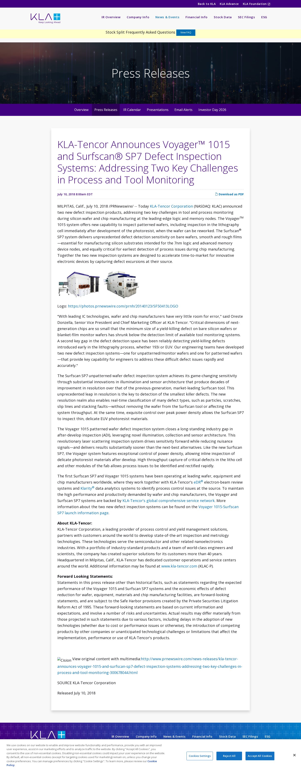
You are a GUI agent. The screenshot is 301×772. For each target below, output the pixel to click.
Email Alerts (183, 109)
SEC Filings (246, 17)
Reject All (229, 756)
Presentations (158, 109)
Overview (81, 109)
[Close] (294, 755)
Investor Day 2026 (212, 109)
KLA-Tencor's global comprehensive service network (168, 500)
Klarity (87, 488)
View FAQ (185, 32)
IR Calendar (132, 109)
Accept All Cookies (260, 756)
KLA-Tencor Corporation (171, 206)
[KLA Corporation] (48, 737)
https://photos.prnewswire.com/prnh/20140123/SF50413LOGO (123, 306)
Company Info (138, 17)
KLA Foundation (255, 4)
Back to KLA (207, 4)
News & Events (167, 17)
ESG (264, 17)
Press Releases (105, 109)
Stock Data (223, 17)
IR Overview (111, 17)
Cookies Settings (200, 756)
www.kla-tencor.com (179, 566)
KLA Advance (229, 4)
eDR (198, 482)
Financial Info (197, 17)
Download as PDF (231, 194)
